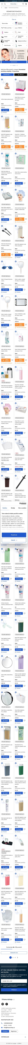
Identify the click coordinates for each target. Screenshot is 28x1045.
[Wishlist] (23, 4)
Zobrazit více (14, 952)
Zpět (2, 7)
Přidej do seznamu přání (11, 110)
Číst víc (14, 19)
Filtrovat (21, 74)
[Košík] (26, 4)
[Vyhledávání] (4, 4)
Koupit (6, 110)
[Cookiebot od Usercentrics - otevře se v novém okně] (19, 504)
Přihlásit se (14, 989)
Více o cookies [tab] (22, 508)
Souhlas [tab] (4, 508)
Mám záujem (20, 109)
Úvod (6, 7)
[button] (12, 65)
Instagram (2, 1004)
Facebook (6, 1004)
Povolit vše (14, 535)
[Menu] (2, 4)
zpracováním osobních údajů (17, 984)
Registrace (14, 1031)
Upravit (13, 540)
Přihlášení (5, 1031)
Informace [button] (5, 1037)
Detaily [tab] (13, 508)
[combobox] (7, 74)
